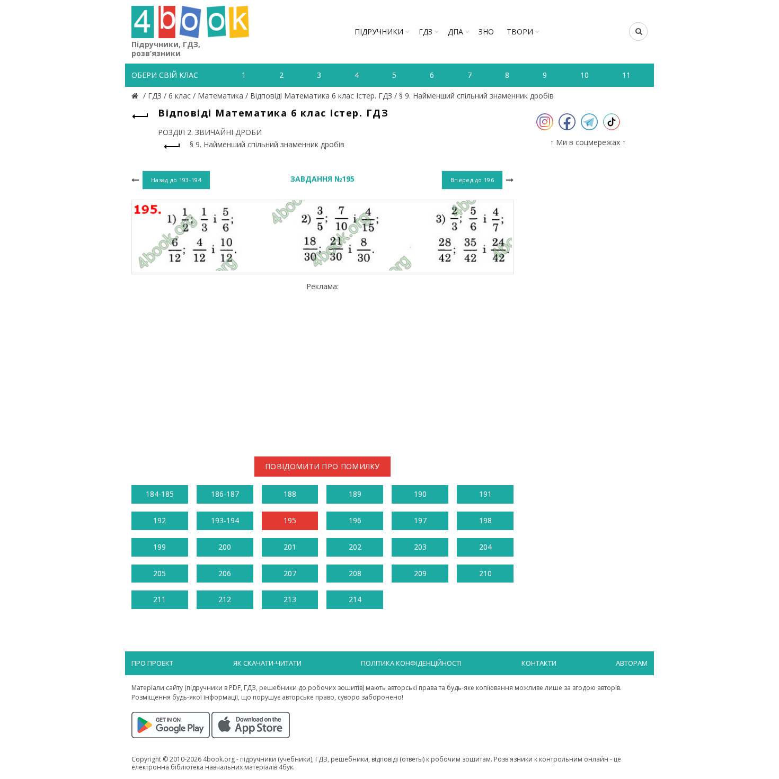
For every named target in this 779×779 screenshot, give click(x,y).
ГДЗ (425, 31)
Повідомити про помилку (322, 466)
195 (290, 520)
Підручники (379, 31)
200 (224, 547)
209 (420, 573)
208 (355, 573)
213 (290, 599)
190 (420, 494)
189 (355, 494)
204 (485, 547)
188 (290, 494)
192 (159, 520)
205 (159, 573)
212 (224, 599)
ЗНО (486, 31)
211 (159, 599)
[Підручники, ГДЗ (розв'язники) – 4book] (136, 96)
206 (224, 573)
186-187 (225, 494)
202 (355, 547)
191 (485, 494)
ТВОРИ (520, 31)
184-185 (160, 494)
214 (355, 599)
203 (420, 547)
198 (485, 520)
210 (485, 573)
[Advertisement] (322, 365)
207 (290, 573)
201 (290, 547)
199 (159, 547)
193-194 (225, 520)
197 (420, 520)
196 (355, 520)
